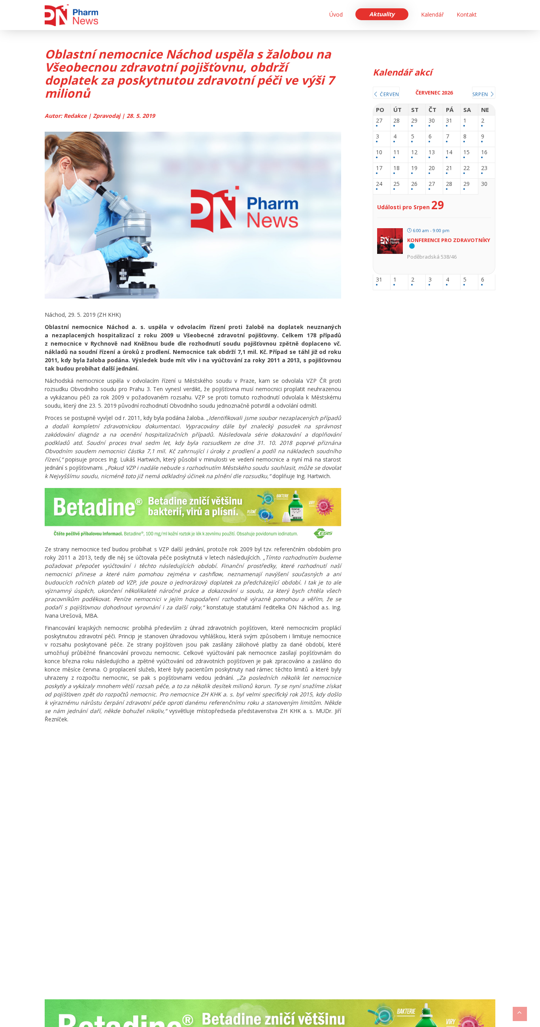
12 (414, 152)
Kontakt (467, 14)
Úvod (336, 14)
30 (432, 120)
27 (379, 120)
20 (432, 168)
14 (449, 152)
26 (414, 184)
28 (396, 120)
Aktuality (382, 14)
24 (379, 184)
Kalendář (432, 14)
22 (466, 168)
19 (414, 168)
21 (449, 168)
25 (396, 184)
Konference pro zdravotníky (448, 240)
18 (396, 168)
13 (432, 152)
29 (414, 120)
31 (449, 120)
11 (396, 152)
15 (466, 152)
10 (379, 152)
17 (379, 168)
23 (484, 168)
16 (484, 152)
